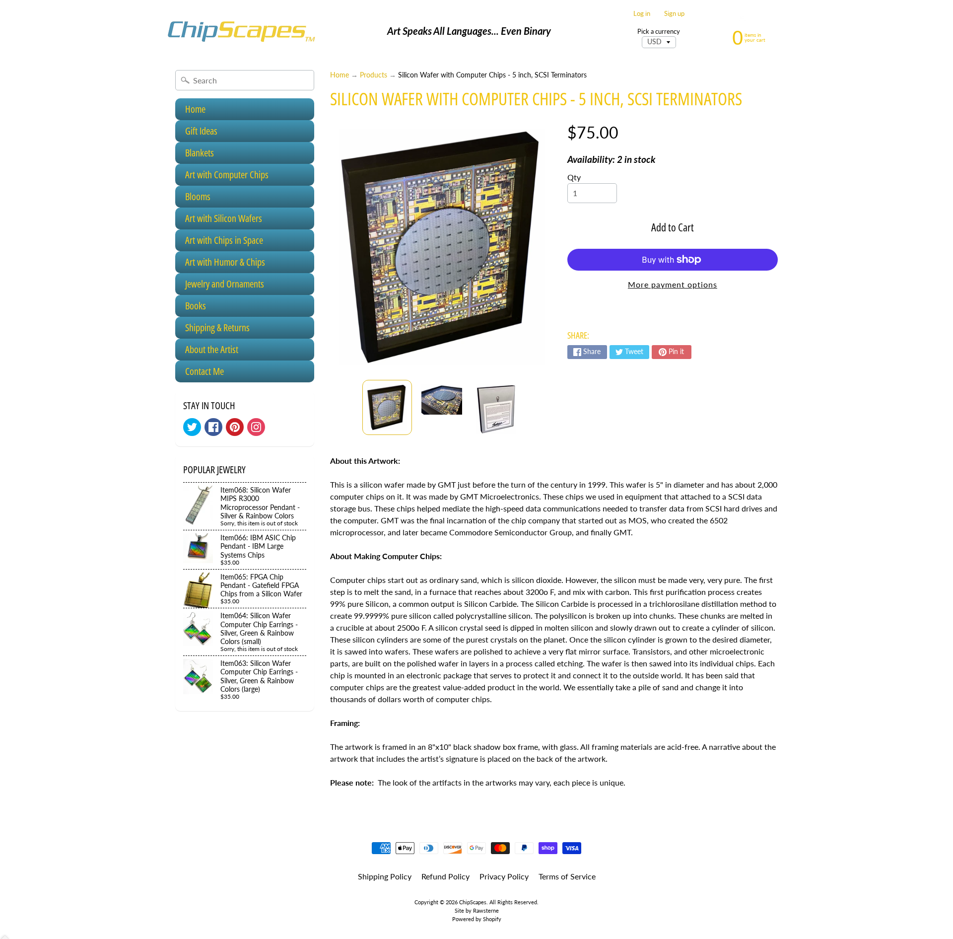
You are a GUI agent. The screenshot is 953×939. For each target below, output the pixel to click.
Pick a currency (658, 31)
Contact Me (204, 371)
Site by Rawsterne (477, 910)
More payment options (672, 284)
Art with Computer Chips (227, 174)
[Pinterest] (235, 427)
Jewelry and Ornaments (224, 283)
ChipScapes (472, 902)
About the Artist (211, 349)
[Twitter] (192, 427)
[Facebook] (213, 427)
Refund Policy (445, 876)
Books (195, 305)
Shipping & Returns (217, 327)
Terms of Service (567, 876)
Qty (574, 177)
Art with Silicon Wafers (223, 218)
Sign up (674, 13)
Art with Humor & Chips (225, 262)
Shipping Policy (384, 876)
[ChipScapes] (241, 31)
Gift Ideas (201, 131)
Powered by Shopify (476, 919)
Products (373, 75)
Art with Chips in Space (224, 240)
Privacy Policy (504, 876)
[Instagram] (256, 427)
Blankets (199, 152)
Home (195, 109)
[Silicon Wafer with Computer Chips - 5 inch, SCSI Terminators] (387, 407)
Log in (641, 13)
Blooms (197, 196)
